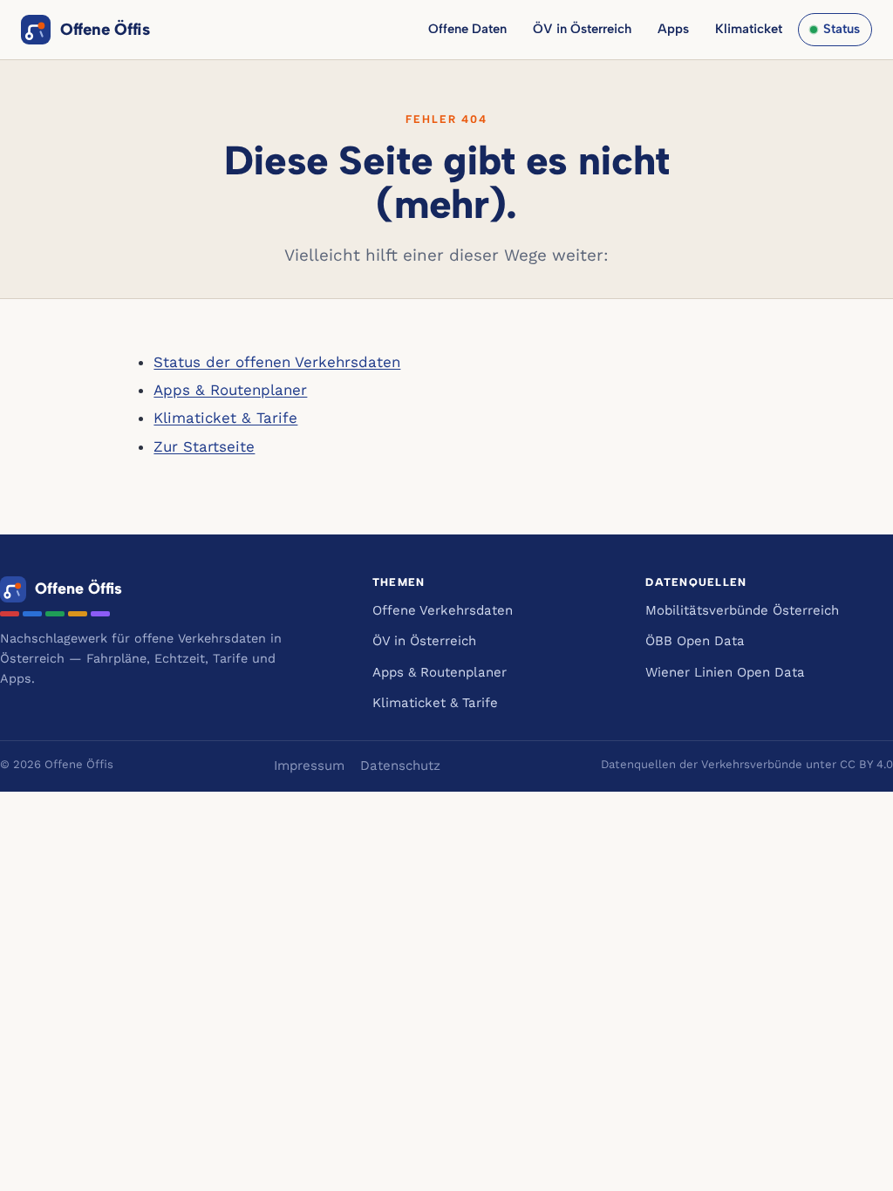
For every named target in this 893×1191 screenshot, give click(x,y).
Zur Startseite (204, 446)
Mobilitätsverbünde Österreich (742, 610)
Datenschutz (400, 765)
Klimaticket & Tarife (225, 417)
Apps (673, 29)
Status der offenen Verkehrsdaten (276, 362)
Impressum (309, 765)
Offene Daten (467, 29)
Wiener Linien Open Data (725, 672)
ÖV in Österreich (582, 29)
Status (841, 29)
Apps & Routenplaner (230, 389)
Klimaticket (748, 29)
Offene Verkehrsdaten (442, 610)
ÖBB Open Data (695, 641)
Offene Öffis (104, 29)
